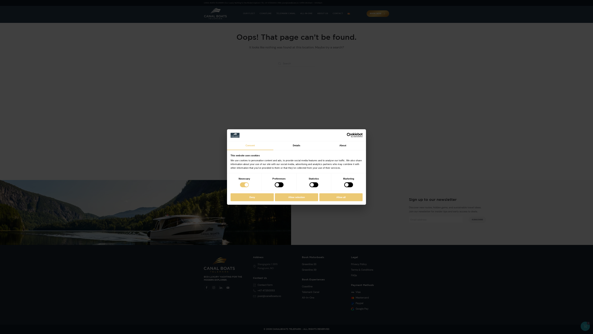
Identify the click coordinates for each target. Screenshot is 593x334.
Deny (252, 197)
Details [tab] (296, 145)
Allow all (341, 197)
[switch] (279, 184)
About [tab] (342, 145)
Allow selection (296, 197)
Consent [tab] (250, 145)
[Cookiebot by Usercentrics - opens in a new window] (349, 135)
